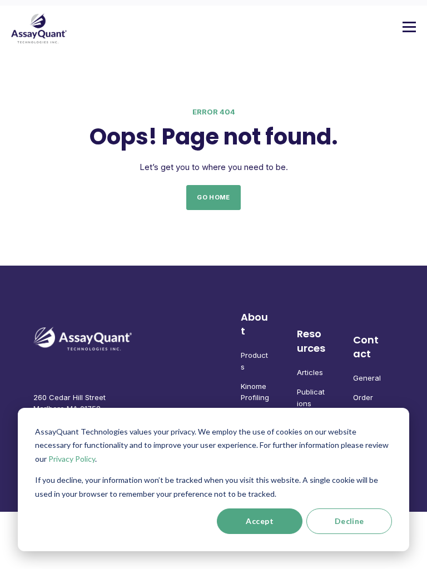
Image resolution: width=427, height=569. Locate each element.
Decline (349, 521)
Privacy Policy (71, 458)
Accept (260, 521)
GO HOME (213, 197)
